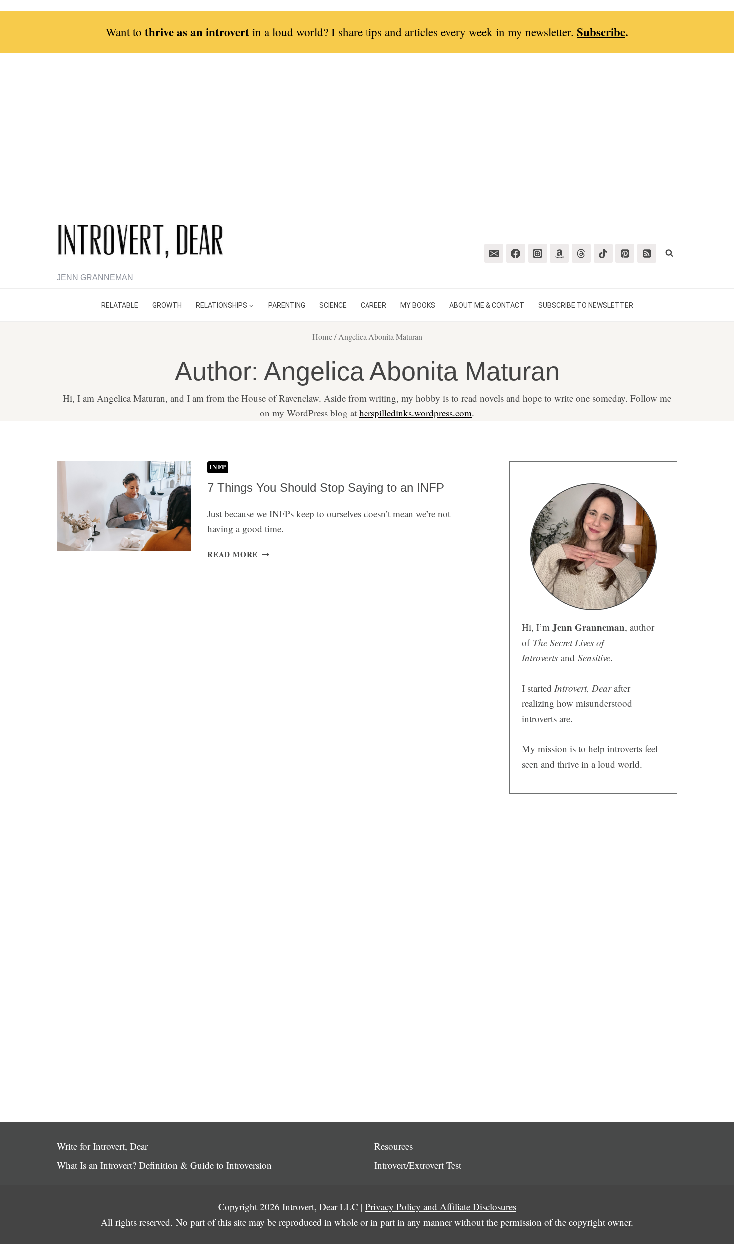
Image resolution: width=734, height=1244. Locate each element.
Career (373, 305)
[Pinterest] (624, 253)
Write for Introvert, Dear (102, 1146)
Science (333, 305)
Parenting (286, 305)
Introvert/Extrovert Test (417, 1165)
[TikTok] (603, 253)
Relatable (119, 305)
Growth (167, 305)
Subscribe (601, 31)
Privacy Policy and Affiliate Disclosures (440, 1206)
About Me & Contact (486, 305)
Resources (393, 1146)
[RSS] (646, 253)
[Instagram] (537, 253)
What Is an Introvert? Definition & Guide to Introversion (164, 1165)
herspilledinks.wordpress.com (415, 413)
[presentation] (124, 506)
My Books (417, 305)
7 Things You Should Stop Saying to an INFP (325, 487)
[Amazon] (559, 253)
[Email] (493, 253)
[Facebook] (515, 253)
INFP (217, 467)
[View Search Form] (669, 253)
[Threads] (581, 253)
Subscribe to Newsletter (585, 305)
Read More (238, 554)
